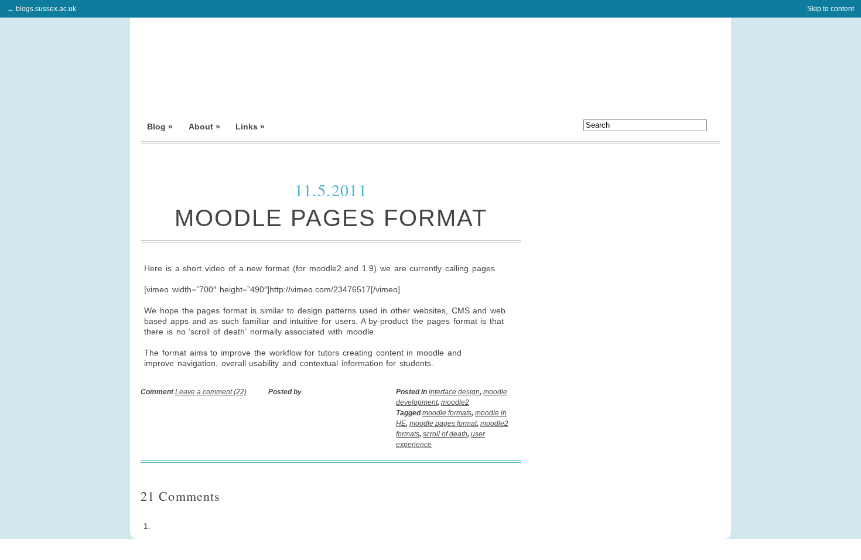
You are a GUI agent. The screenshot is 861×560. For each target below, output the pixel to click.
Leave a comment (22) (211, 392)
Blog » (160, 126)
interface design (454, 392)
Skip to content (830, 9)
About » (204, 126)
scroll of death (445, 434)
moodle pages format (443, 423)
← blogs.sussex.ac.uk (41, 9)
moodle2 (455, 402)
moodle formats (447, 413)
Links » (250, 126)
